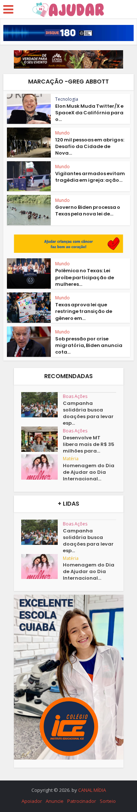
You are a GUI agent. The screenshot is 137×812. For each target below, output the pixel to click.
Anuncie (55, 801)
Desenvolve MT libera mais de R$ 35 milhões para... (88, 444)
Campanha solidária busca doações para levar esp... (88, 413)
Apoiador (32, 801)
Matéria (71, 458)
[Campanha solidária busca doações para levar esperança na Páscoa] (42, 404)
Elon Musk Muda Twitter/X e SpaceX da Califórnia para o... (89, 113)
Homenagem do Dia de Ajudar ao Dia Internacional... (88, 472)
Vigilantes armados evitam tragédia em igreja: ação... (90, 177)
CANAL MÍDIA (92, 790)
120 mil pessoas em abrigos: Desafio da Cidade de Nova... (89, 146)
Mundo (62, 133)
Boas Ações (75, 396)
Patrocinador (81, 801)
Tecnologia (66, 99)
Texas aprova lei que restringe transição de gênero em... (83, 311)
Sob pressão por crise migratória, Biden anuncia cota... (88, 345)
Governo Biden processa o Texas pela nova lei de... (87, 210)
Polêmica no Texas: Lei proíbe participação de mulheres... (84, 277)
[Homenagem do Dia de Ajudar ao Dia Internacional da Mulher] (42, 467)
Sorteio (108, 801)
